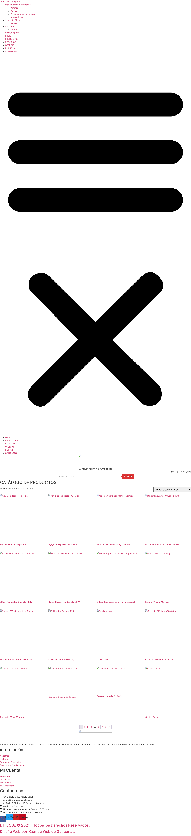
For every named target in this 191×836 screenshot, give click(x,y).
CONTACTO (11, 51)
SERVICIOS (10, 42)
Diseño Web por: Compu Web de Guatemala (37, 831)
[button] (95, 244)
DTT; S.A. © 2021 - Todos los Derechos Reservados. (45, 825)
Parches (14, 7)
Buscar (128, 476)
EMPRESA (10, 48)
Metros (13, 29)
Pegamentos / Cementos (22, 14)
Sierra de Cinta (12, 20)
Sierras (13, 23)
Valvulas (14, 11)
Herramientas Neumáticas (18, 4)
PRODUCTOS (11, 39)
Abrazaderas (16, 17)
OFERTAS (9, 45)
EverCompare (12, 32)
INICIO (8, 36)
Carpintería (10, 26)
